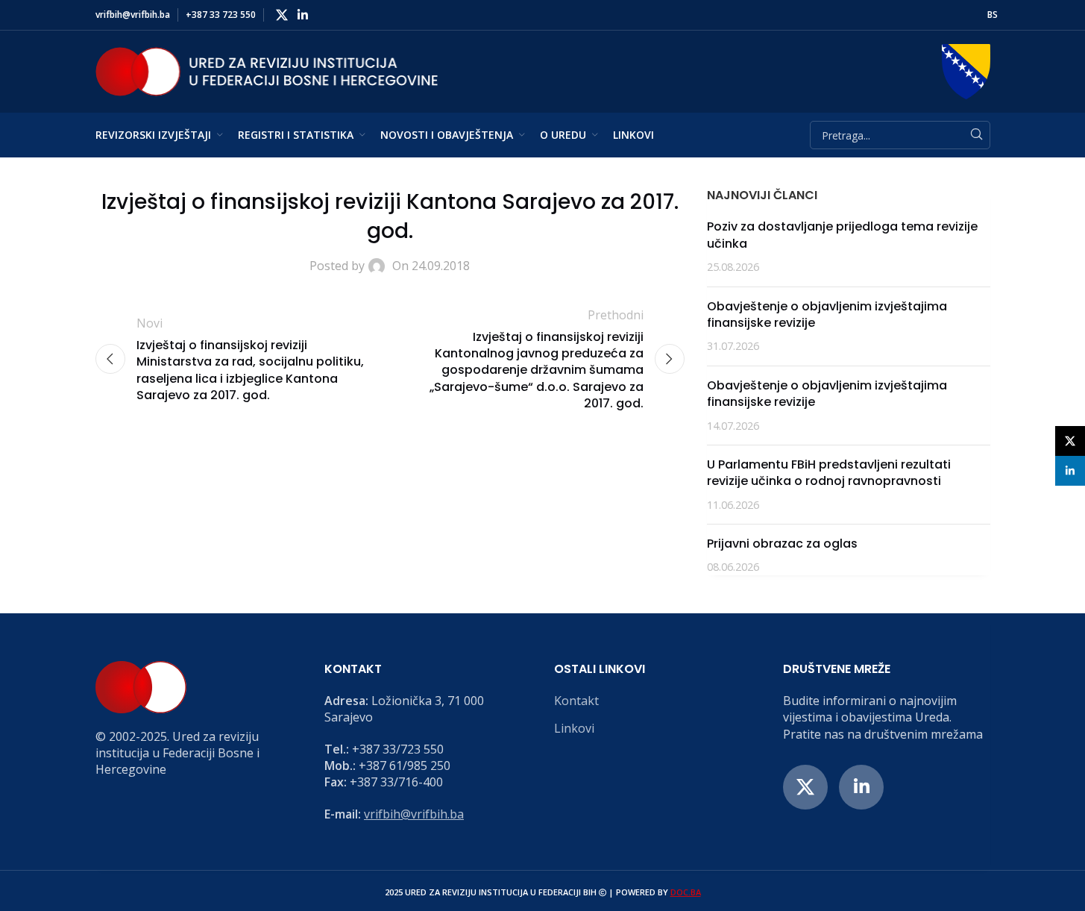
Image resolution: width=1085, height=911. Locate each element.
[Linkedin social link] (303, 15)
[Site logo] (266, 70)
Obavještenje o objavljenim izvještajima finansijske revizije (827, 314)
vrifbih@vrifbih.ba (414, 814)
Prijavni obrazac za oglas (782, 543)
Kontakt (576, 700)
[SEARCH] (976, 135)
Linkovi (574, 728)
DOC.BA (685, 892)
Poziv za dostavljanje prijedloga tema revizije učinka (842, 234)
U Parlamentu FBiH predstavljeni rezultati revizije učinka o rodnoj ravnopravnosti (829, 472)
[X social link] (282, 15)
